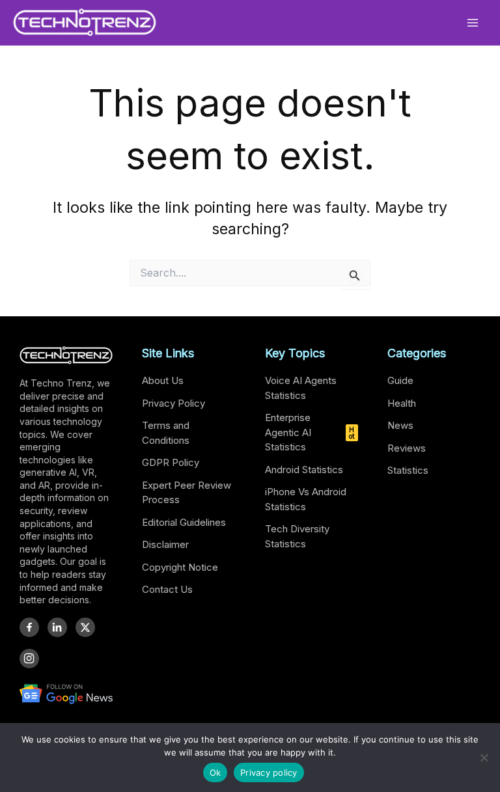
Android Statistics (304, 469)
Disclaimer (165, 544)
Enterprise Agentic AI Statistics (310, 432)
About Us (163, 380)
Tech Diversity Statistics (297, 536)
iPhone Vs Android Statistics (305, 499)
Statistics (407, 470)
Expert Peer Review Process (186, 492)
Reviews (406, 448)
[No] (483, 757)
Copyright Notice (180, 567)
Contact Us (167, 589)
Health (401, 403)
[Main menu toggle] (473, 22)
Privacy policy (269, 772)
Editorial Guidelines (184, 522)
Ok (215, 772)
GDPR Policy (170, 462)
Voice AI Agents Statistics (301, 388)
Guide (400, 380)
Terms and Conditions (165, 432)
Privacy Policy (173, 403)
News (400, 425)
